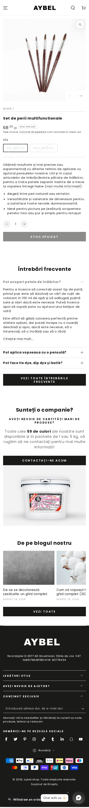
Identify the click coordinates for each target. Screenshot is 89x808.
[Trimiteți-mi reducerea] (83, 708)
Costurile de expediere (32, 132)
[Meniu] (5, 7)
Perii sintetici (43, 148)
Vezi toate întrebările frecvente (44, 380)
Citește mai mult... (18, 339)
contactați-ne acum (44, 460)
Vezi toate (44, 612)
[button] (72, 7)
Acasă (7, 108)
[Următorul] (81, 96)
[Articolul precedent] (70, 96)
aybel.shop (31, 779)
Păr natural (15, 148)
